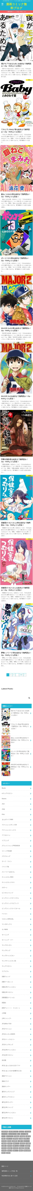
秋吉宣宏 (15, 1148)
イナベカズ (4, 1134)
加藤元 (3, 1138)
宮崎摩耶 (14, 1141)
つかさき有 (27, 1131)
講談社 (20, 1150)
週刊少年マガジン (7, 1118)
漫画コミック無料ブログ (16, 6)
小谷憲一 (20, 1141)
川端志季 (4, 1143)
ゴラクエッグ (6, 856)
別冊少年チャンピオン (9, 987)
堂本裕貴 (4, 1141)
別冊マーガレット (7, 982)
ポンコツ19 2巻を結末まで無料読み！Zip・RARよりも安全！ (20, 753)
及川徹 (20, 1138)
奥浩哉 (9, 1141)
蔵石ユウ (15, 1150)
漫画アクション (7, 1076)
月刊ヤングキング (7, 1044)
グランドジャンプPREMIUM (11, 845)
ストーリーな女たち (8, 872)
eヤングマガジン (7, 793)
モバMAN (5, 929)
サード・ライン (7, 861)
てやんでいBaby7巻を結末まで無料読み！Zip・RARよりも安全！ (20, 726)
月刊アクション (7, 1029)
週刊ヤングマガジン (8, 1097)
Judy (3, 809)
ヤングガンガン (7, 945)
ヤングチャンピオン (8, 955)
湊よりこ (22, 1145)
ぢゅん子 (21, 1131)
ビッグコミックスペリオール (11, 908)
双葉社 (4, 1002)
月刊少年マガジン (7, 1055)
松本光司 (22, 1143)
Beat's (4, 788)
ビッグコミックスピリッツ (10, 903)
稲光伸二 (27, 1148)
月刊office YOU (6, 1023)
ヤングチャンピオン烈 (9, 961)
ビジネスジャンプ (7, 893)
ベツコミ (4, 913)
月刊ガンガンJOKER (8, 1034)
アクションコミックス (9, 830)
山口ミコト (26, 1141)
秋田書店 (21, 1148)
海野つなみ (15, 1145)
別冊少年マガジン (7, 992)
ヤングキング (6, 950)
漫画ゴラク (5, 1081)
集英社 (3, 1153)
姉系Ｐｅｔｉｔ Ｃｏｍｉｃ (11, 1008)
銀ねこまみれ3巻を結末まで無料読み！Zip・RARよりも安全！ (20, 740)
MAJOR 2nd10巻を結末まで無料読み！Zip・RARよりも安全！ (20, 767)
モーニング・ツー (7, 940)
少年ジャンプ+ (6, 1018)
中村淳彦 (22, 1136)
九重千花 (28, 1136)
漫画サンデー (6, 1086)
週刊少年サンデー (7, 1102)
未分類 (4, 1060)
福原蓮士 (10, 1148)
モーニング (5, 934)
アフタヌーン (6, 835)
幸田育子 (10, 1143)
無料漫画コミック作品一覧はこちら (17, 11)
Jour (3, 804)
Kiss (3, 814)
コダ (19, 1134)
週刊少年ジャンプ (7, 1107)
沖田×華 (10, 1145)
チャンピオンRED (7, 877)
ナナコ (3, 1136)
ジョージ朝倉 (24, 1134)
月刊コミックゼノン (8, 1039)
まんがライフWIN (7, 819)
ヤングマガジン (7, 966)
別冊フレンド (6, 976)
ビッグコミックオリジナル (10, 898)
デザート (4, 887)
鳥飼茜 (8, 1153)
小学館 (4, 1013)
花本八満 (10, 1150)
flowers (4, 798)
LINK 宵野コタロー (13, 1131)
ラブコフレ (5, 971)
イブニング (5, 840)
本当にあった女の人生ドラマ (11, 1065)
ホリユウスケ (10, 1136)
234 (21, 675)
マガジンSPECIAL (8, 919)
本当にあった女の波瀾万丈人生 (12, 1071)
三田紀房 (17, 1136)
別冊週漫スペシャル (8, 997)
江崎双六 (4, 1145)
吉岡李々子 (26, 1138)
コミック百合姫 (7, 851)
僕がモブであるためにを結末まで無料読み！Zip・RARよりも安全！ (20, 713)
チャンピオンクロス (8, 882)
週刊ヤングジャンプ (8, 1091)
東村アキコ (16, 1143)
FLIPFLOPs (4, 1131)
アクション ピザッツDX (9, 825)
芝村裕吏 (4, 1150)
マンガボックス (7, 924)
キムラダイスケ (12, 1134)
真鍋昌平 (28, 1145)
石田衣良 (4, 1148)
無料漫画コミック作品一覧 (10, 1171)
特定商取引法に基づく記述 (10, 1175)
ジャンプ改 (5, 866)
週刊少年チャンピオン (9, 1112)
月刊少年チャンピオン (9, 1050)
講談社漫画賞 (27, 1150)
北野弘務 (15, 1138)
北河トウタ (9, 1138)
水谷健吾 (28, 1143)
